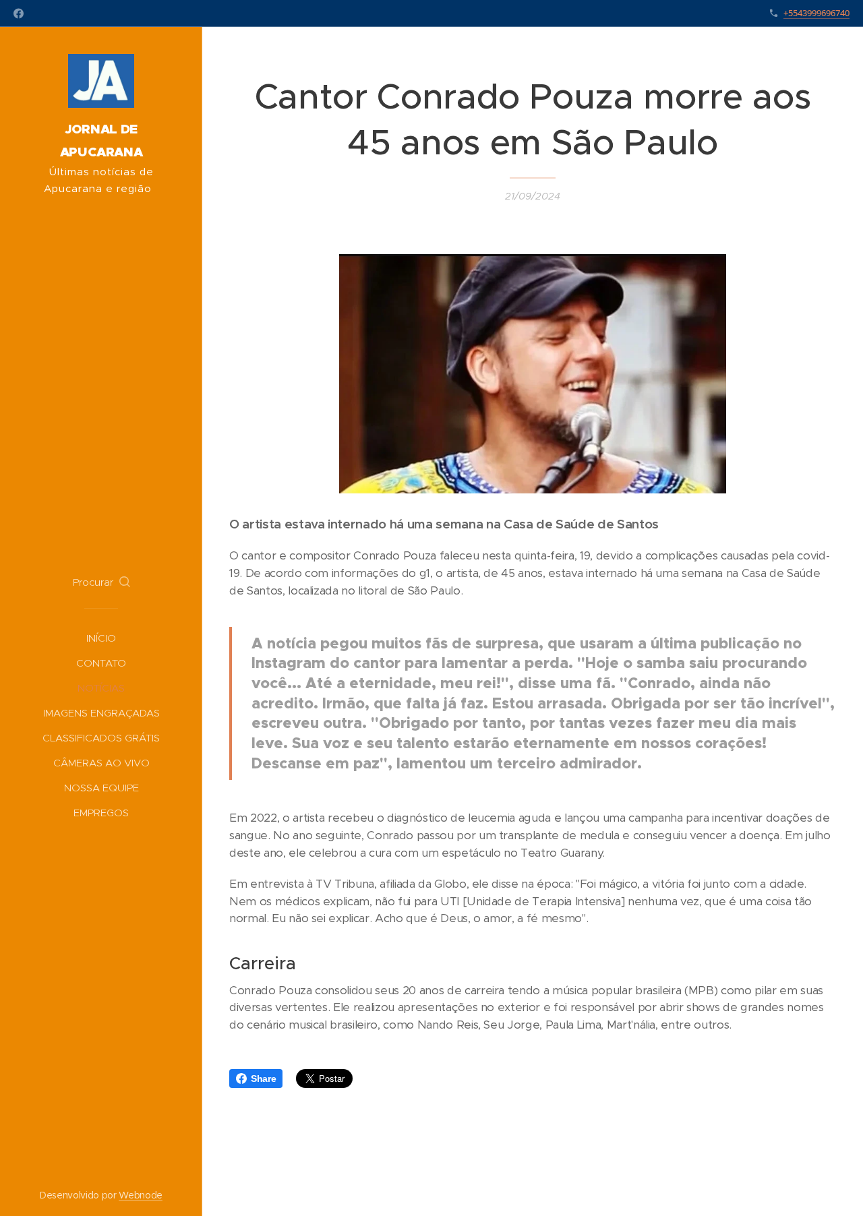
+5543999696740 (816, 13)
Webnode (140, 1195)
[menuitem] (101, 638)
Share (263, 1078)
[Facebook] (18, 13)
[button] (101, 582)
